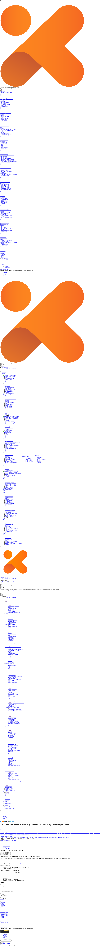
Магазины (2, 905)
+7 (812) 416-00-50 (4, 258)
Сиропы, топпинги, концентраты (14, 709)
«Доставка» (22, 863)
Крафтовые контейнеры (12, 626)
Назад (7, 601)
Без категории (9, 837)
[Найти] (1, 90)
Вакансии (2, 904)
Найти (2, 942)
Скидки (4, 847)
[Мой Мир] (4, 821)
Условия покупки (8, 786)
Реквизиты (2, 906)
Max (4, 275)
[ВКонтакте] (1, 821)
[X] (6, 821)
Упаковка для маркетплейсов (13, 606)
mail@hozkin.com (4, 269)
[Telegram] (13, 821)
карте (33, 872)
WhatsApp (5, 274)
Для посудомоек (39, 837)
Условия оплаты (3, 913)
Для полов (33, 837)
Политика (2, 917)
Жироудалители (63, 837)
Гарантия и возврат (4, 915)
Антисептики (3, 837)
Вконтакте (5, 272)
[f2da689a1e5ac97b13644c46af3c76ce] (8, 840)
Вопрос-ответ (3, 920)
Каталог (7, 602)
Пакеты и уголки (11, 674)
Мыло (67, 837)
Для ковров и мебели (16, 837)
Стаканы (9, 615)
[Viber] (8, 821)
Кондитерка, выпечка (12, 717)
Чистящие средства (11, 757)
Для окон (29, 837)
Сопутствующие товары (12, 689)
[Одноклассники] (3, 821)
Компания (7, 793)
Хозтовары (10, 731)
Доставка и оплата (6, 848)
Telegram (4, 273)
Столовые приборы (12, 665)
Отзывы (2, 903)
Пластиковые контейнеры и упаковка (15, 649)
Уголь (14, 834)
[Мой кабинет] (1, 583)
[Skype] (11, 821)
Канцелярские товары (12, 773)
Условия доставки (4, 914)
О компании (2, 902)
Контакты (2, 907)
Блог (1, 921)
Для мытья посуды (24, 837)
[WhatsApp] (9, 821)
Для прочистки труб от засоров (48, 837)
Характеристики (6, 846)
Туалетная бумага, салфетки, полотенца (16, 703)
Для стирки (57, 837)
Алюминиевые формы (8, 834)
